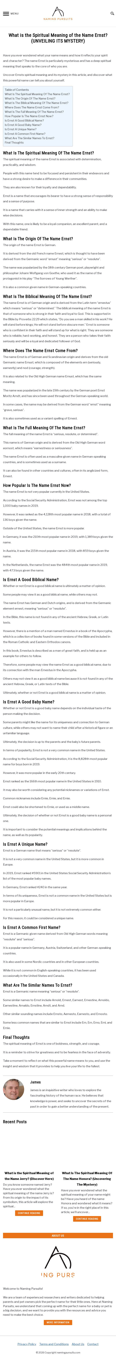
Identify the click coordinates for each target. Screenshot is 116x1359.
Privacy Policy (27, 1344)
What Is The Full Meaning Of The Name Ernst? (34, 111)
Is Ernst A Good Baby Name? (23, 124)
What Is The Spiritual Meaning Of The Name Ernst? (37, 94)
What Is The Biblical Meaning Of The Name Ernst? (36, 102)
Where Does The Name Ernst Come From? (32, 107)
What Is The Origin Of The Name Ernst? (30, 98)
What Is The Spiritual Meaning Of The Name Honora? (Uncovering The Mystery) (87, 1178)
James (35, 1082)
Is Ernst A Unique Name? (20, 129)
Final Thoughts (14, 142)
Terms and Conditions (54, 1344)
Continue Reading (29, 1213)
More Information (58, 1322)
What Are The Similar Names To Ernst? (29, 138)
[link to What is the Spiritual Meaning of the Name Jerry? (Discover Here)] (29, 1147)
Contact (92, 1344)
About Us (78, 1344)
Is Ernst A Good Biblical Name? (24, 120)
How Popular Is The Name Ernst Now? (29, 116)
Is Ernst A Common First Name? (25, 133)
